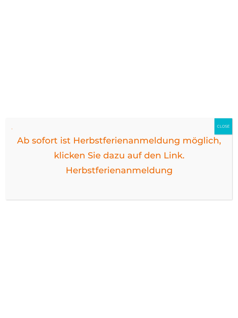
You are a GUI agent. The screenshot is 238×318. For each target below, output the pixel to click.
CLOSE (223, 126)
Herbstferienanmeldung (119, 170)
